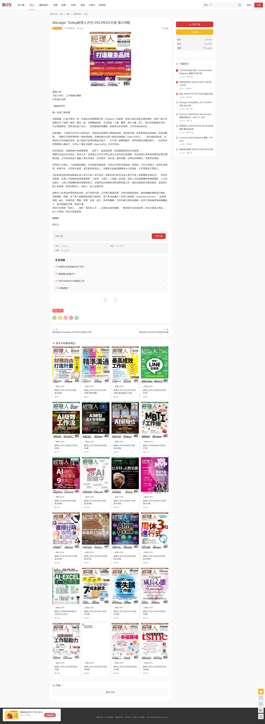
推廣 (166, 28)
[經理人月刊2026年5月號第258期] (125, 420)
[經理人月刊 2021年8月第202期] (66, 641)
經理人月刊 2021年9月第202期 (154, 612)
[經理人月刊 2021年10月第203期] (125, 586)
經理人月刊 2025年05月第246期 (154, 668)
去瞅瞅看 (50, 715)
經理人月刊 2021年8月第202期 (66, 668)
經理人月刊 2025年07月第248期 (95, 668)
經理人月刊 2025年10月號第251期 (95, 557)
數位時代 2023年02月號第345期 (154, 332)
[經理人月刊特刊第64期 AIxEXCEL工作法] (66, 586)
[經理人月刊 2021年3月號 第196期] (66, 365)
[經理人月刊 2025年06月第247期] (125, 641)
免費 (63, 5)
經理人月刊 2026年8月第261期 (154, 391)
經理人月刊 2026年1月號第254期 (124, 502)
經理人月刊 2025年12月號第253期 (154, 502)
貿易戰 (102, 5)
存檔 (73, 5)
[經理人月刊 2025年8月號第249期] (154, 530)
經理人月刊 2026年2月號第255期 (95, 502)
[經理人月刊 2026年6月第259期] (95, 420)
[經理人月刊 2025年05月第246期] (154, 641)
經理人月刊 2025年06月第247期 (125, 668)
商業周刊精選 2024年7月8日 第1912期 (196, 149)
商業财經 (71, 28)
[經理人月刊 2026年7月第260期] (66, 420)
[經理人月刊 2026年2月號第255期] (95, 475)
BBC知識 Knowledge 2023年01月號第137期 (71, 332)
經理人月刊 (58, 311)
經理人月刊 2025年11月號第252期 (66, 557)
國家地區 (43, 5)
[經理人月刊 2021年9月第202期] (154, 586)
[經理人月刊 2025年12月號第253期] (154, 475)
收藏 (195, 32)
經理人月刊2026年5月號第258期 (124, 446)
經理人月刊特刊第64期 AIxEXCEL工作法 (66, 612)
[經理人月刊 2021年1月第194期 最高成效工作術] (125, 365)
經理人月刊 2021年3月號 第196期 (65, 391)
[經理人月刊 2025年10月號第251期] (95, 530)
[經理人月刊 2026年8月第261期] (154, 365)
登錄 (113, 692)
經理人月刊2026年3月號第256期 (65, 502)
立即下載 (159, 236)
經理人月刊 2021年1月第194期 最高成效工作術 (125, 391)
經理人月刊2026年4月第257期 (154, 446)
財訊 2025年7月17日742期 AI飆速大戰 (196, 94)
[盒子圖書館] (7, 5)
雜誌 (32, 5)
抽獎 (55, 5)
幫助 (83, 5)
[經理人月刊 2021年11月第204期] (95, 586)
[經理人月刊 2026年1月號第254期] (125, 475)
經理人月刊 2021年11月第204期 (95, 612)
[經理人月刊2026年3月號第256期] (66, 475)
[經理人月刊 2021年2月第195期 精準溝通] (95, 365)
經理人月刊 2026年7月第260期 (66, 446)
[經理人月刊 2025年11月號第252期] (66, 530)
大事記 (92, 5)
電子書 (21, 5)
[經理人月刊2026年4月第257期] (154, 420)
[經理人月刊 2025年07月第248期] (95, 641)
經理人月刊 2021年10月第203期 (125, 612)
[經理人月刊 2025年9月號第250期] (125, 530)
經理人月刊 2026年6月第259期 (95, 446)
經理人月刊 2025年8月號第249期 (154, 557)
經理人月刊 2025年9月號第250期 (125, 557)
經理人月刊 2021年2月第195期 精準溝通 (95, 391)
